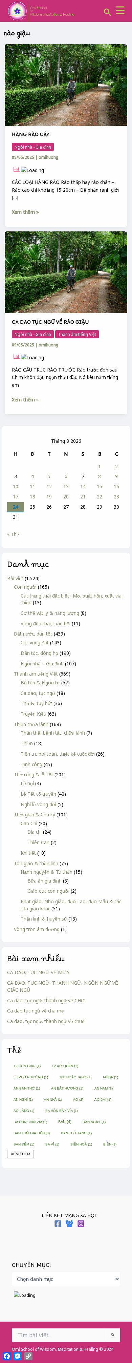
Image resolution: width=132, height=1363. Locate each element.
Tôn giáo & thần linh (36, 863)
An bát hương (67, 1088)
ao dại (102, 1099)
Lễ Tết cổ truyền (38, 794)
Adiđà (110, 1077)
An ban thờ (27, 1088)
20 (66, 496)
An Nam (103, 1088)
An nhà (53, 1099)
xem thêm (20, 1154)
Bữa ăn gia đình (44, 880)
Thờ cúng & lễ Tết (33, 774)
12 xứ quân (65, 1066)
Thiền (27, 743)
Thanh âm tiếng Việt (36, 673)
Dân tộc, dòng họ (39, 653)
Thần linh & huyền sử (44, 918)
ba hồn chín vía (30, 1122)
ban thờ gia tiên (32, 1133)
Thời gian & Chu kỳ (34, 814)
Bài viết (15, 578)
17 (15, 496)
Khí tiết (28, 853)
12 (49, 486)
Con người (25, 587)
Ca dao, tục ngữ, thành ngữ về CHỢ (46, 1000)
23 (116, 496)
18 (32, 496)
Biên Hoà (81, 1144)
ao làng (24, 1111)
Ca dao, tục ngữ (38, 693)
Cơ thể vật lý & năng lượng (50, 613)
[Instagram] (81, 1223)
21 (83, 496)
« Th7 (13, 534)
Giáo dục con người (48, 891)
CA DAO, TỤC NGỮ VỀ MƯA (38, 972)
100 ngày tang (75, 1077)
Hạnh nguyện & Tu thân (46, 872)
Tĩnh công (31, 764)
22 (99, 496)
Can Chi (29, 823)
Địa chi (34, 832)
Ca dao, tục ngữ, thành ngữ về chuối (46, 1021)
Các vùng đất (35, 642)
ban (64, 1122)
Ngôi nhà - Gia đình (33, 147)
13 (66, 486)
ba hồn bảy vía (61, 1111)
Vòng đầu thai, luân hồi (45, 623)
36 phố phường (31, 1077)
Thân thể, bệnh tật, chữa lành (53, 733)
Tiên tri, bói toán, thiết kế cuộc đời (58, 754)
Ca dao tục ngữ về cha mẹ (35, 1010)
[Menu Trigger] (120, 10)
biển (109, 1144)
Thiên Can (38, 842)
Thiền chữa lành (31, 724)
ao (78, 1099)
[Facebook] (58, 1223)
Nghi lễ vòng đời (38, 804)
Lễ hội (27, 783)
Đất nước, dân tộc (33, 633)
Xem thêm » (25, 211)
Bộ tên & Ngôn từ (40, 682)
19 (49, 496)
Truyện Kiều (33, 714)
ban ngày (94, 1122)
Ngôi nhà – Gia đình (42, 663)
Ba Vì (52, 1144)
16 (116, 486)
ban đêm (24, 1144)
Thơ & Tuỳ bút (36, 703)
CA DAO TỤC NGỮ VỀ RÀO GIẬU (50, 324)
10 (15, 486)
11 (32, 486)
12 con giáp (27, 1066)
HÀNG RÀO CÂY (30, 136)
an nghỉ (23, 1099)
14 (83, 486)
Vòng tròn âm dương (37, 929)
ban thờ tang (76, 1133)
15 (99, 486)
